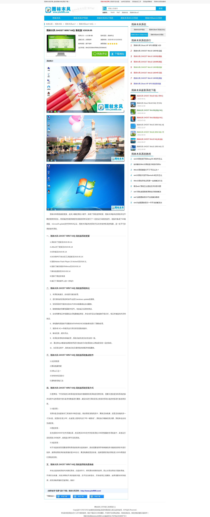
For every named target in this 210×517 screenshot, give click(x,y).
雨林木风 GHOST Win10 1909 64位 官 (150, 146)
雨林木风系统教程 (160, 1)
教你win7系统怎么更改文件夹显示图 (147, 186)
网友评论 (100, 53)
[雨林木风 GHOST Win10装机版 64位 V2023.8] (133, 119)
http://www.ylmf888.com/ (91, 491)
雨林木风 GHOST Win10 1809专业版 (148, 51)
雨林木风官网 (105, 1)
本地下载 (64, 496)
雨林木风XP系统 (81, 18)
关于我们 (104, 507)
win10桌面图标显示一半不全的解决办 (148, 203)
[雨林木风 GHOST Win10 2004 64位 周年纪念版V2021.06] (133, 133)
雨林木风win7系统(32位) (157, 30)
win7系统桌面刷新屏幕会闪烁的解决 (147, 192)
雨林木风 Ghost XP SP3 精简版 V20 (147, 45)
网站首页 (97, 507)
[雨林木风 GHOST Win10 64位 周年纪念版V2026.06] (133, 97)
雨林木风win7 (134, 12)
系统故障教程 (147, 1)
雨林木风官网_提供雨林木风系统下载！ (57, 1)
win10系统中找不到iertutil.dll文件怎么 (148, 175)
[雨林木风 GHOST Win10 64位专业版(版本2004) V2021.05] (133, 140)
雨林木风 (125, 12)
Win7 (118, 12)
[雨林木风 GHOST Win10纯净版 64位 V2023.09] (133, 111)
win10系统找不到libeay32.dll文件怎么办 (148, 160)
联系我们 (111, 507)
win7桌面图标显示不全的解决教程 (146, 197)
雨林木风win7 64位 (86, 24)
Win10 (112, 12)
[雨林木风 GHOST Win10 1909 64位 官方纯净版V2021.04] (133, 147)
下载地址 (118, 53)
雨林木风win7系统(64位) (139, 34)
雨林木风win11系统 (153, 18)
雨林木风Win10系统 (129, 18)
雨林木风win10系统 (157, 34)
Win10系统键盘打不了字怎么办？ (146, 170)
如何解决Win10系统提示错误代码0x (147, 164)
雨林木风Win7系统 (105, 18)
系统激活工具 (136, 1)
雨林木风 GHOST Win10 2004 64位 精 (150, 125)
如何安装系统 (125, 1)
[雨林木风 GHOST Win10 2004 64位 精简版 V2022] (133, 126)
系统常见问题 (114, 1)
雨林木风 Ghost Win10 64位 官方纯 (149, 103)
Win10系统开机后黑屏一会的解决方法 (148, 181)
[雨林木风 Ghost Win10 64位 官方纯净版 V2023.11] (133, 104)
